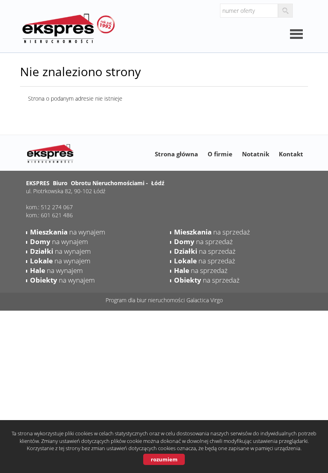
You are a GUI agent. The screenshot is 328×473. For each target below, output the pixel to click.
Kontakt (291, 154)
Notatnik (255, 154)
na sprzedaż (212, 231)
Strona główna (176, 154)
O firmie (220, 154)
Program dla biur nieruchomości (146, 300)
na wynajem (67, 231)
